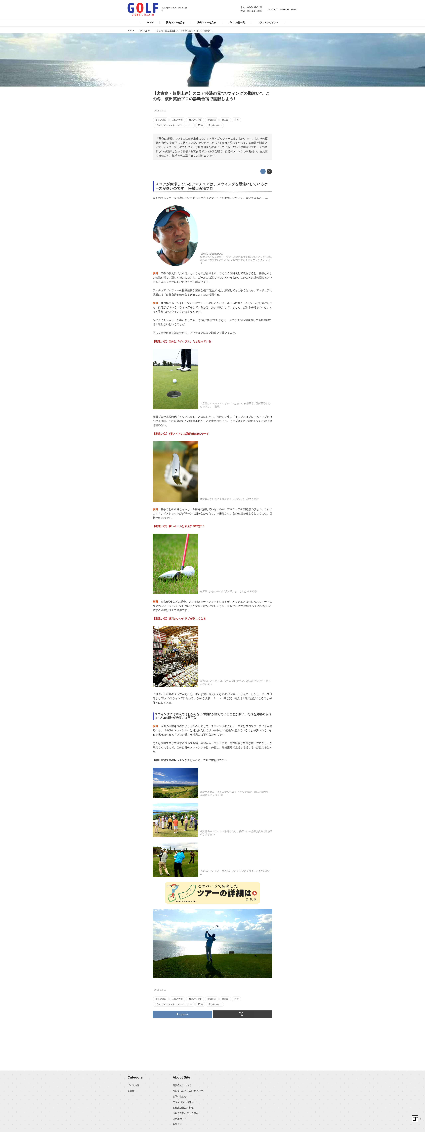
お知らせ (177, 1124)
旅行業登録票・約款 (183, 1107)
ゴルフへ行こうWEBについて (188, 1091)
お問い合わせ (180, 1096)
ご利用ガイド (180, 1118)
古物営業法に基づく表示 (185, 1113)
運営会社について (182, 1085)
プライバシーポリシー (184, 1102)
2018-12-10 (160, 110)
